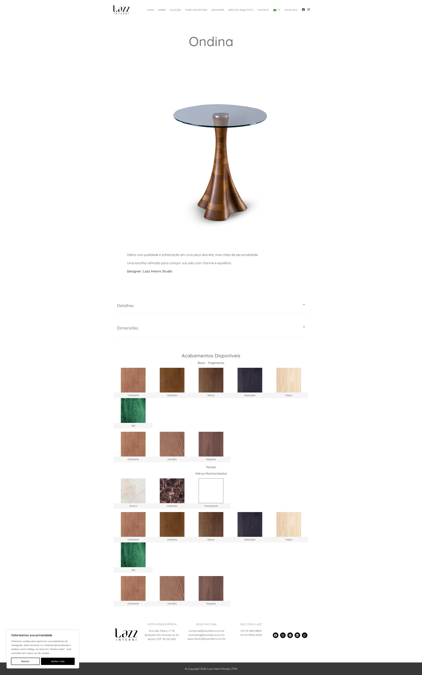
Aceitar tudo (58, 661)
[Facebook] (275, 635)
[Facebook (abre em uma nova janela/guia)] (303, 9)
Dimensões (127, 327)
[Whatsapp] (304, 635)
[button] (211, 305)
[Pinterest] (290, 635)
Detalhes (125, 305)
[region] (43, 649)
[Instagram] (283, 635)
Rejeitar (25, 661)
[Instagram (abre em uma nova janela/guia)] (308, 9)
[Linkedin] (297, 635)
